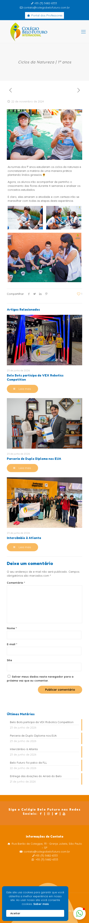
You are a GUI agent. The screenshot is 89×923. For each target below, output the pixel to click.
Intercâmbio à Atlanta (24, 538)
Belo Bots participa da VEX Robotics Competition (41, 722)
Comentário (16, 582)
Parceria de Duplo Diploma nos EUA (34, 458)
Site (9, 660)
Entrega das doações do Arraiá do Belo (36, 776)
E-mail (12, 644)
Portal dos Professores (46, 15)
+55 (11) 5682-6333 (45, 3)
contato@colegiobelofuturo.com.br (46, 7)
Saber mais (41, 904)
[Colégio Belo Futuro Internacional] (44, 31)
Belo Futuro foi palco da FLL (28, 762)
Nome (12, 628)
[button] (79, 913)
